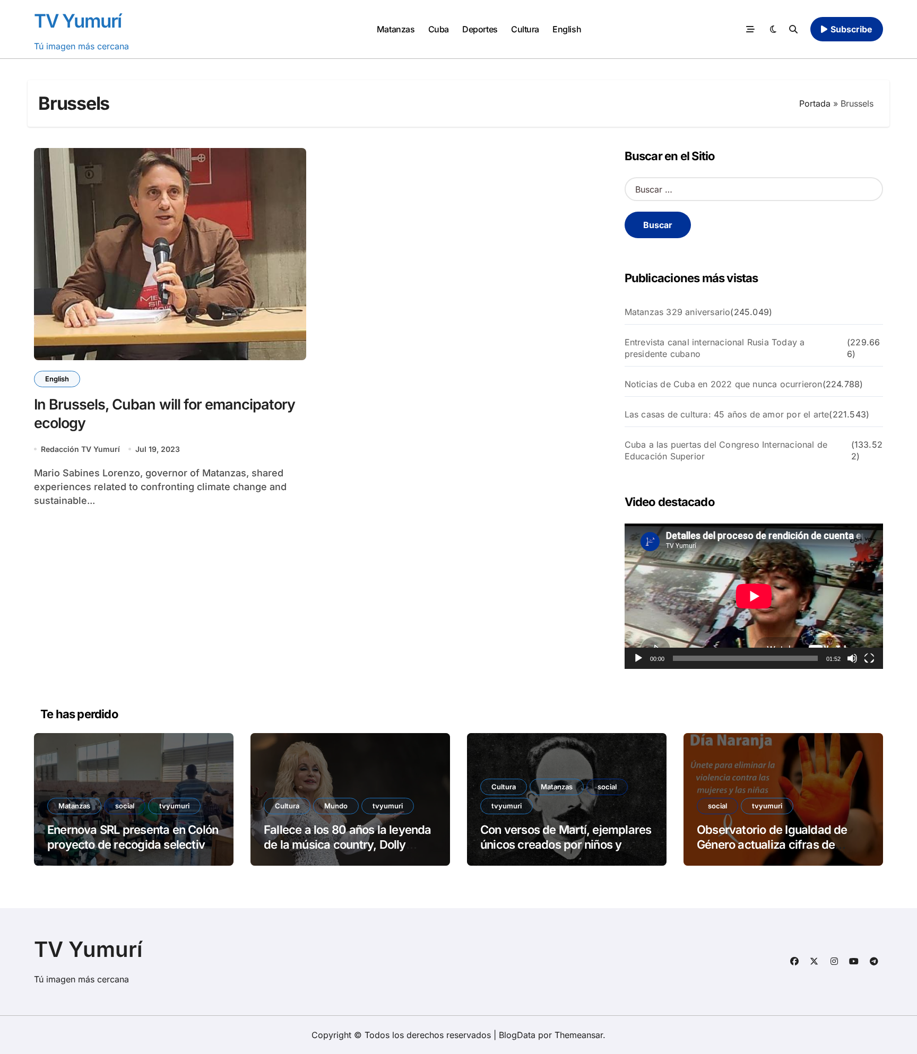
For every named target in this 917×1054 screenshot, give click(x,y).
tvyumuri (174, 806)
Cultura (525, 29)
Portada (815, 103)
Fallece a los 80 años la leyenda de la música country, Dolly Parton (347, 845)
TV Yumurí (78, 21)
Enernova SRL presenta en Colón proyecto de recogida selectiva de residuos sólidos (132, 845)
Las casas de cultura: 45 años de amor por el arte (727, 414)
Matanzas (395, 29)
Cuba (438, 29)
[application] (754, 596)
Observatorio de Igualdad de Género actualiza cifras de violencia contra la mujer (772, 845)
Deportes (479, 29)
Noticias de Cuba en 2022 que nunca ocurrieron (724, 384)
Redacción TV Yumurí (80, 449)
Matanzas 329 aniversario (678, 312)
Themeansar (579, 1035)
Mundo (336, 806)
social (124, 806)
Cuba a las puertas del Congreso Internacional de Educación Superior (726, 450)
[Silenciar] (852, 658)
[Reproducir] (638, 658)
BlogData (517, 1035)
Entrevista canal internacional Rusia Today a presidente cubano (715, 348)
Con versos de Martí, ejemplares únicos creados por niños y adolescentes (565, 845)
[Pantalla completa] (869, 658)
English (566, 29)
